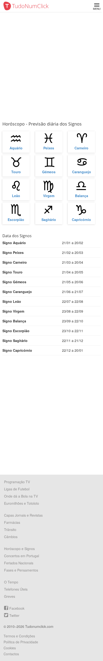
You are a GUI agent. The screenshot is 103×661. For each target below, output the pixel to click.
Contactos (11, 653)
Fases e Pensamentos (21, 570)
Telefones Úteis (16, 589)
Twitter (14, 615)
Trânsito (10, 529)
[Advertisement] (51, 65)
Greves (9, 596)
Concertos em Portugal (21, 555)
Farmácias (12, 522)
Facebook (16, 608)
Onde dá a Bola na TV (21, 496)
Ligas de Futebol (16, 489)
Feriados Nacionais (18, 563)
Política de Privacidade (21, 642)
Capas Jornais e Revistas (23, 515)
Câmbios (10, 536)
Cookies (10, 647)
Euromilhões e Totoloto (21, 503)
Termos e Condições (19, 636)
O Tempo (11, 582)
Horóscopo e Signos (19, 548)
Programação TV (17, 481)
